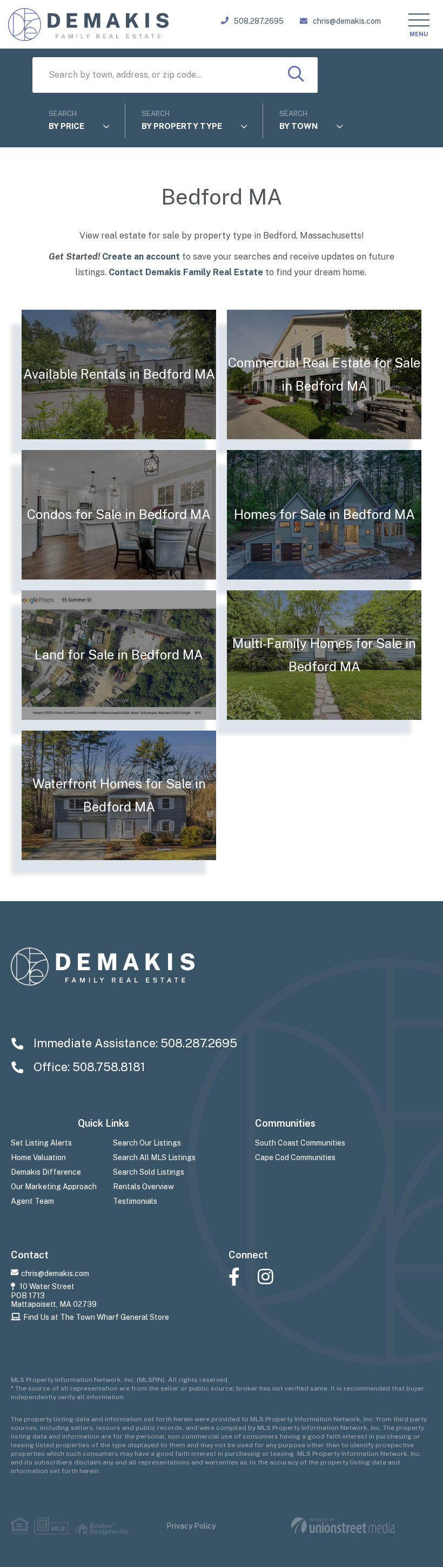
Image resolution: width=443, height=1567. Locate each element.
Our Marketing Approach (54, 1186)
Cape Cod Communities (295, 1157)
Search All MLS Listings (154, 1157)
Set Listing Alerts (41, 1143)
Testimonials (135, 1201)
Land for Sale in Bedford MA (119, 654)
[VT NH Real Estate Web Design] (342, 1525)
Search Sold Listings (148, 1172)
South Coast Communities (300, 1143)
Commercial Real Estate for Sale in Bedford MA (324, 374)
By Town (298, 126)
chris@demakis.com (347, 21)
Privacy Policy (191, 1526)
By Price (66, 126)
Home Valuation (38, 1157)
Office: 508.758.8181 (88, 1067)
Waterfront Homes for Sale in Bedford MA (119, 795)
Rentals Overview (143, 1186)
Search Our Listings (147, 1143)
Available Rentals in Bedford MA (119, 373)
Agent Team (32, 1201)
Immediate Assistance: (134, 1043)
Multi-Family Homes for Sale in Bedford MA (324, 655)
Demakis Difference (46, 1172)
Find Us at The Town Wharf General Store (96, 1317)
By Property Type (182, 126)
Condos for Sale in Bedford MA (119, 514)
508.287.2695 (259, 21)
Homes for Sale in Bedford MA (324, 514)
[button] (296, 75)
